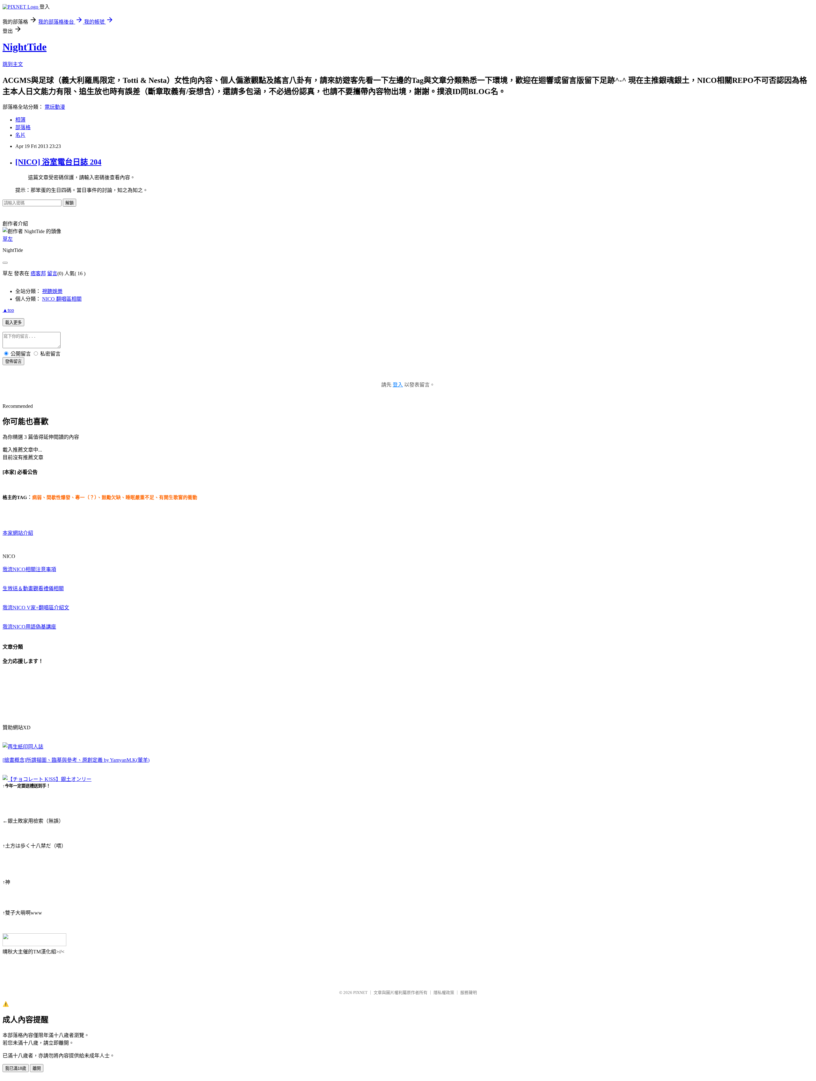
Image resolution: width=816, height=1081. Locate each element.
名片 (20, 135)
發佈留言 (13, 361)
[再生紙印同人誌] (23, 746)
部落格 (23, 127)
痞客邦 (38, 273)
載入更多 (13, 322)
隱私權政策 (443, 992)
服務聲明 (468, 992)
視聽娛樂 (52, 291)
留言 (52, 273)
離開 (37, 1068)
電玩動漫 (55, 107)
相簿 (20, 119)
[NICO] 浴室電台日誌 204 (58, 162)
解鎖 (69, 203)
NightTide (25, 47)
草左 (8, 239)
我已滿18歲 (15, 1068)
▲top (8, 310)
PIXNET (360, 992)
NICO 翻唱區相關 (62, 299)
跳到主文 (13, 64)
